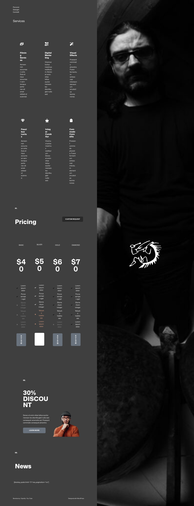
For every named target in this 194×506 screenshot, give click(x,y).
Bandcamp (16, 498)
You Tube (29, 498)
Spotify (23, 498)
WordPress (80, 498)
